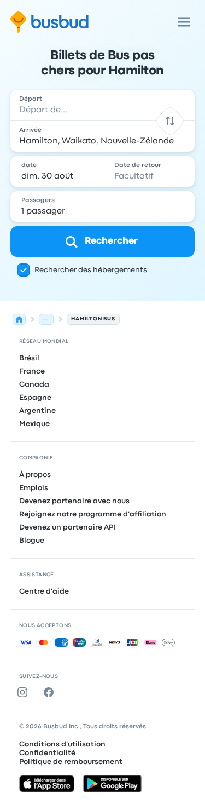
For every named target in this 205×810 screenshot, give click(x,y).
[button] (170, 121)
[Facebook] (51, 692)
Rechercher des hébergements (90, 270)
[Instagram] (24, 692)
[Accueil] (19, 319)
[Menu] (183, 22)
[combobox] (102, 105)
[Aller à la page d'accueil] (49, 22)
